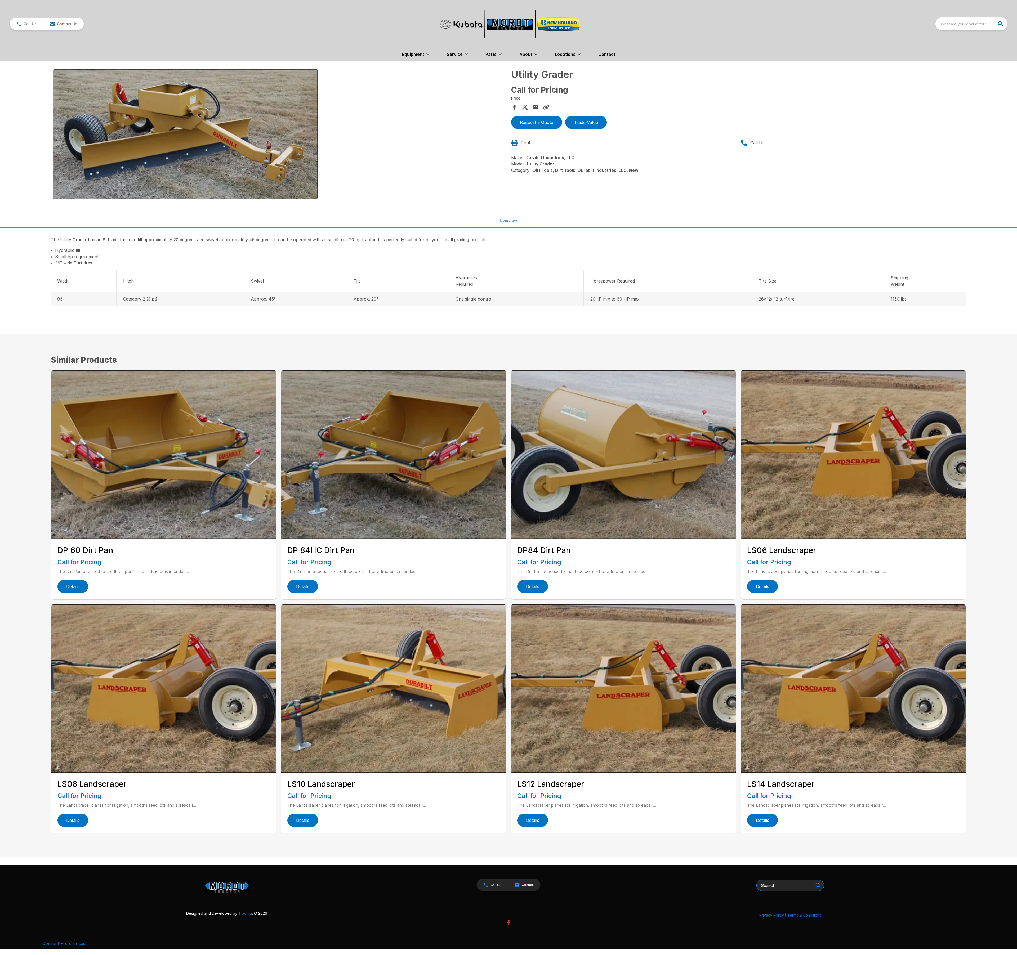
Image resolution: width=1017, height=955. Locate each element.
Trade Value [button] (586, 122)
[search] (1001, 24)
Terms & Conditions (804, 915)
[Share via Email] (535, 107)
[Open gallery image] (185, 134)
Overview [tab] (508, 220)
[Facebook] (508, 922)
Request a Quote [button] (536, 122)
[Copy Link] (546, 107)
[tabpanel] (279, 135)
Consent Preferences (63, 943)
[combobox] (971, 23)
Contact (606, 54)
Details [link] (72, 586)
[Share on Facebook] (514, 107)
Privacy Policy (771, 915)
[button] (26, 24)
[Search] (818, 885)
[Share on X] (525, 107)
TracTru (245, 913)
